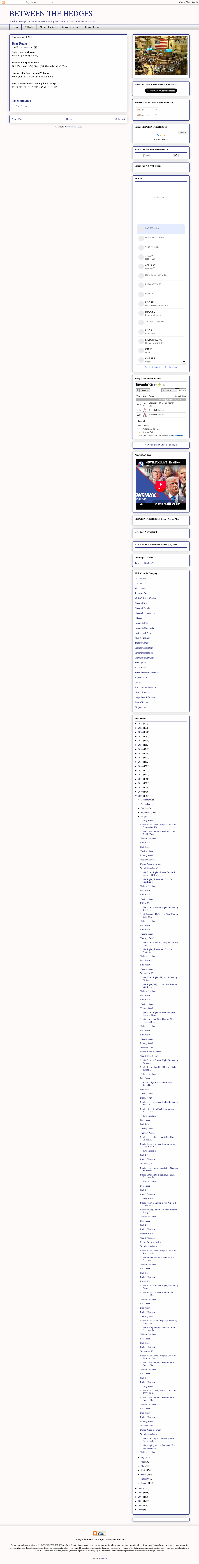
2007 (140, 1492)
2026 (140, 723)
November (146, 803)
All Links (29, 26)
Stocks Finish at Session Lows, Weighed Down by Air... (158, 1204)
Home (15, 26)
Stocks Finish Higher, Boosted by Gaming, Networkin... (159, 1169)
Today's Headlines (148, 838)
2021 (140, 744)
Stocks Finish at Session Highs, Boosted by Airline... (159, 1061)
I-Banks (138, 617)
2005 (140, 1500)
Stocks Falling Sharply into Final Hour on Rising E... (158, 1211)
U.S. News (139, 583)
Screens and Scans (143, 677)
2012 (140, 783)
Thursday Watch (147, 938)
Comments (143, 114)
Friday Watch (146, 903)
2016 (140, 766)
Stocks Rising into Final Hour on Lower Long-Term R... (158, 1145)
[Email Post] (35, 47)
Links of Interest (147, 1159)
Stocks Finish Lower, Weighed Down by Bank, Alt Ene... (158, 1357)
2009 (140, 795)
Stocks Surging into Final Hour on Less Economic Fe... (157, 1176)
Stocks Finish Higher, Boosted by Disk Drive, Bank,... (157, 1439)
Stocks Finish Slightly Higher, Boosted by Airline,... (158, 978)
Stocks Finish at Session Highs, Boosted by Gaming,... (159, 1287)
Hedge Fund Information (146, 697)
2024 (140, 732)
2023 (140, 736)
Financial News (141, 603)
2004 (140, 1505)
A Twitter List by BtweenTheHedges (161, 444)
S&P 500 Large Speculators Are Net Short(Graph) (156, 1083)
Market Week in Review (150, 863)
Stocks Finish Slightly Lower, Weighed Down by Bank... (157, 1013)
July (143, 1457)
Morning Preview (47, 26)
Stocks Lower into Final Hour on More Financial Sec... (157, 1020)
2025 (140, 727)
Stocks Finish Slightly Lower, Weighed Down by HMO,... (157, 873)
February (145, 1478)
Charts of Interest (142, 692)
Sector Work (140, 667)
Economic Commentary (145, 627)
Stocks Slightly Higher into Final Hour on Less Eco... (158, 985)
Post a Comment (22, 106)
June (143, 1461)
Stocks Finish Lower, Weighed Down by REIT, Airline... (158, 1392)
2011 (140, 787)
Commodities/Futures (144, 657)
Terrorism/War (141, 593)
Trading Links (146, 851)
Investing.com (177, 435)
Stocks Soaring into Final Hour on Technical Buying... (160, 1068)
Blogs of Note (141, 707)
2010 (140, 791)
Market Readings (142, 637)
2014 (140, 774)
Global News (140, 578)
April (143, 1470)
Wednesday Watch (148, 973)
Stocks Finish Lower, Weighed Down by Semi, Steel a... (158, 1252)
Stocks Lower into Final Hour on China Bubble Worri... (157, 833)
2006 (140, 1496)
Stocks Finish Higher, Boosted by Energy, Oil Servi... (158, 1138)
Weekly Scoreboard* (149, 868)
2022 (140, 740)
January (144, 1482)
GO (175, 155)
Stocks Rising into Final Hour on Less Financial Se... (157, 1294)
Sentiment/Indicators (144, 652)
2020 (140, 749)
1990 (140, 1509)
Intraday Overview (70, 26)
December (145, 799)
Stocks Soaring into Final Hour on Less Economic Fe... (157, 1329)
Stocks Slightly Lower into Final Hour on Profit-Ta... (158, 950)
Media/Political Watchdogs (146, 598)
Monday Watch (146, 855)
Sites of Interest (142, 702)
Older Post (120, 118)
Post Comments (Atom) (73, 126)
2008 (140, 1488)
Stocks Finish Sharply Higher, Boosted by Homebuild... (158, 1322)
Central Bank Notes (143, 632)
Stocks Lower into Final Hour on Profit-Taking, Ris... (158, 1364)
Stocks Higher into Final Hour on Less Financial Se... (157, 1110)
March (144, 1474)
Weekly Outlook (147, 859)
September (146, 812)
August (144, 816)
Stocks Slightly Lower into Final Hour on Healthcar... (158, 880)
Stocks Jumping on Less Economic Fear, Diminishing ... (158, 1446)
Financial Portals (142, 608)
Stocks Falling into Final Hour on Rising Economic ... (158, 1259)
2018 (140, 757)
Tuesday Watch (146, 820)
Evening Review (92, 26)
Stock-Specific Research (145, 687)
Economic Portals (142, 622)
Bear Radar (145, 890)
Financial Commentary (145, 612)
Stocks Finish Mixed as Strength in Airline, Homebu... (159, 943)
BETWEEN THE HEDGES (51, 13)
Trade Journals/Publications (147, 672)
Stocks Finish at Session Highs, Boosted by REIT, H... (159, 908)
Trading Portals (141, 662)
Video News (140, 588)
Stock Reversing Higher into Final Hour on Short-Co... (159, 915)
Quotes (138, 682)
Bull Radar (145, 842)
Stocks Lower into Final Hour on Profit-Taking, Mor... (158, 1399)
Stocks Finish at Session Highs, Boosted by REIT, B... (159, 1103)
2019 (140, 753)
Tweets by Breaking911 (145, 562)
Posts (141, 109)
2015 (140, 770)
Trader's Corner (141, 642)
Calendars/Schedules (144, 647)
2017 (140, 761)
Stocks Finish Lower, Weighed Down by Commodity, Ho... (158, 826)
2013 (140, 778)
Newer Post (17, 118)
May (143, 1465)
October (144, 808)
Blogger (104, 1558)
